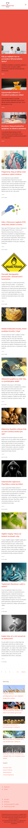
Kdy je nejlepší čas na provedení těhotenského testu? (11, 59)
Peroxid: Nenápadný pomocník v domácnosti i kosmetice (12, 276)
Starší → (24, 672)
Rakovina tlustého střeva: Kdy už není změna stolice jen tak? (13, 431)
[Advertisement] (14, 28)
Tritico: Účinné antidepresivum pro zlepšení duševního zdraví (13, 696)
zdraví (2, 73)
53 (17, 672)
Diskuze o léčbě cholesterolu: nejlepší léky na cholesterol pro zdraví (14, 756)
